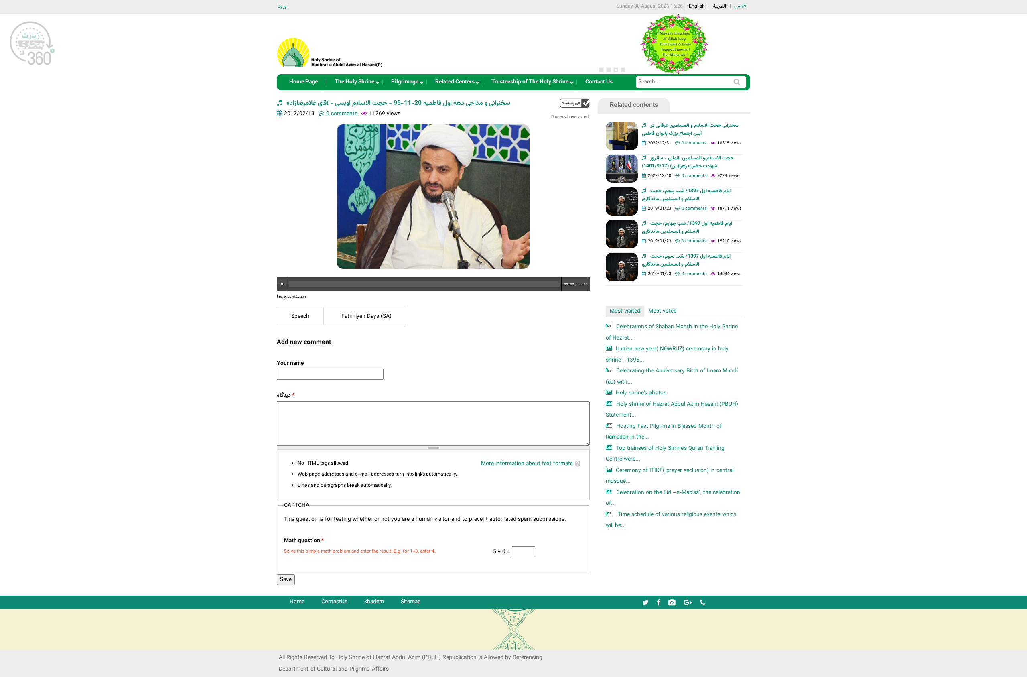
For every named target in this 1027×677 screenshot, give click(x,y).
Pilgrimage (402, 84)
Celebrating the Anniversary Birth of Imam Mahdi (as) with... (672, 376)
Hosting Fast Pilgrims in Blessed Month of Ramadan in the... (664, 432)
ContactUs (334, 602)
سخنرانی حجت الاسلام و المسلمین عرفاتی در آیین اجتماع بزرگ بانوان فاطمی (690, 130)
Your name (290, 363)
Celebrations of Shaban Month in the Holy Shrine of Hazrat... (672, 332)
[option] (674, 44)
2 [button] (608, 69)
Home (297, 602)
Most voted (662, 311)
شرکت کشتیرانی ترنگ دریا (28, 643)
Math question (304, 541)
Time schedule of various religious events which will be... (671, 520)
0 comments (341, 114)
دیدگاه (285, 395)
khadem (374, 602)
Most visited (625, 311)
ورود (282, 6)
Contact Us (599, 82)
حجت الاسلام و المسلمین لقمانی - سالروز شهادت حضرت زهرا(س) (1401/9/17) (687, 162)
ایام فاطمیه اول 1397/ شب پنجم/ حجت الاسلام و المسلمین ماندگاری (686, 195)
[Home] (330, 42)
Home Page (303, 82)
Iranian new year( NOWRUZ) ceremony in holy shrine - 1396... (667, 354)
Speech (300, 316)
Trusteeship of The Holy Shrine (527, 84)
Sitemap (411, 602)
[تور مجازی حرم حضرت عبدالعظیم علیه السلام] (32, 65)
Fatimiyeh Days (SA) (366, 316)
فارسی (740, 6)
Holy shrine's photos (641, 393)
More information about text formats (527, 463)
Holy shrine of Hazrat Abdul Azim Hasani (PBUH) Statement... (672, 410)
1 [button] (601, 69)
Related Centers (452, 84)
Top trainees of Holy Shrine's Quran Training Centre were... (665, 454)
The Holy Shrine (352, 84)
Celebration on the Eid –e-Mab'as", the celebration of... (673, 498)
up (575, 103)
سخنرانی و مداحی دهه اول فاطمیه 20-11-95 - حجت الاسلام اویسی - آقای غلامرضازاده (398, 103)
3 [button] (615, 69)
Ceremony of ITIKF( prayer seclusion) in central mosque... (669, 476)
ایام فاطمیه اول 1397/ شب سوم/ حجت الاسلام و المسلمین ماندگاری (686, 260)
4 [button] (623, 69)
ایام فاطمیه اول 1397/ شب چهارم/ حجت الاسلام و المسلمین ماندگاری (687, 228)
